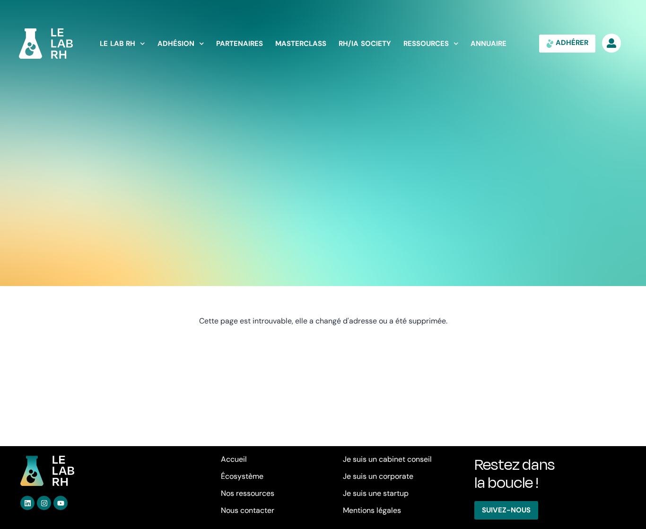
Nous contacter (247, 510)
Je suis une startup (376, 493)
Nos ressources (247, 493)
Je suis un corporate (378, 476)
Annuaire (488, 43)
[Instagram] (44, 503)
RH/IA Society (365, 43)
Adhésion (175, 43)
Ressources (426, 43)
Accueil (234, 459)
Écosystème (242, 476)
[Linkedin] (27, 503)
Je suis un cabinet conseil (387, 459)
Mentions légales (372, 510)
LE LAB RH (117, 43)
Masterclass (300, 43)
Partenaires (239, 43)
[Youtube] (60, 503)
